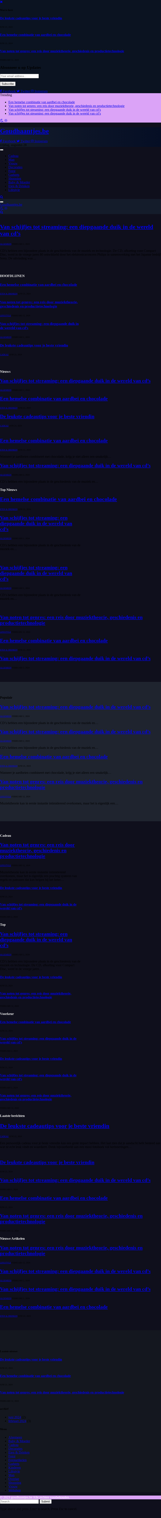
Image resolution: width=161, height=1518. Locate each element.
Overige (13, 1479)
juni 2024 (14, 1417)
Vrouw (13, 163)
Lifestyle (14, 190)
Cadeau (13, 156)
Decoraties (15, 167)
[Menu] (1, 149)
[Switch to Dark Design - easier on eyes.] (2, 120)
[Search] (1, 197)
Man (11, 159)
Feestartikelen (17, 1460)
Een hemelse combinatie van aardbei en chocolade (35, 35)
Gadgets (13, 175)
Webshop (14, 1490)
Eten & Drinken (19, 186)
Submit (45, 1501)
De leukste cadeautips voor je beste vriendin (31, 18)
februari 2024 (17, 1421)
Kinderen (14, 1467)
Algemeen (5, 244)
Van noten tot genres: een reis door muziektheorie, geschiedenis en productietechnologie (62, 51)
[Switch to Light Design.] (6, 120)
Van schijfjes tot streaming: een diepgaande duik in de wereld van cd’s (54, 109)
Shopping (14, 178)
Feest (11, 171)
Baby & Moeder (19, 182)
